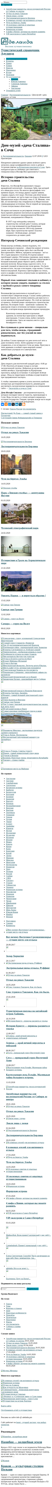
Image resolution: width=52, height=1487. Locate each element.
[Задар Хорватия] (17, 766)
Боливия (9, 797)
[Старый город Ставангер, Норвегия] (18, 643)
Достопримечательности (16, 59)
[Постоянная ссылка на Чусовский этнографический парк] (17, 523)
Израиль (9, 828)
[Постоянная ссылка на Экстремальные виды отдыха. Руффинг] (24, 963)
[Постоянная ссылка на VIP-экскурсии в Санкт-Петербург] (22, 1213)
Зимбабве (10, 826)
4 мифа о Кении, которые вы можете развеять (25, 32)
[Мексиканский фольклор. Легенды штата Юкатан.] (24, 665)
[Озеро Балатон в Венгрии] (14, 700)
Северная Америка (19, 84)
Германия (10, 815)
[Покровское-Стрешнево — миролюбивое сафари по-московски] (26, 675)
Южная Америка (18, 81)
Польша (9, 871)
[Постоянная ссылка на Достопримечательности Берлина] (17, 441)
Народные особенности (16, 1313)
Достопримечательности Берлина (20, 18)
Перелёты (10, 1315)
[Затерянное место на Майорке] (15, 769)
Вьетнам (9, 810)
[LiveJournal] (20, 404)
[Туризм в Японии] (10, 755)
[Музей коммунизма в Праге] (14, 709)
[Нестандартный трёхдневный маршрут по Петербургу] (26, 739)
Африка (14, 86)
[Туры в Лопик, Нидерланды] (15, 735)
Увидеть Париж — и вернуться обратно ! (23, 595)
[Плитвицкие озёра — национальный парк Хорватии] (24, 647)
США (8, 878)
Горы (8, 1306)
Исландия (10, 835)
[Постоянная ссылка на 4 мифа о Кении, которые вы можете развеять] (27, 1198)
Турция (9, 883)
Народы (9, 68)
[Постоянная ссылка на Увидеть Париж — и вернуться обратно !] (17, 591)
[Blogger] (23, 404)
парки (8, 1329)
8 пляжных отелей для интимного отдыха (24, 20)
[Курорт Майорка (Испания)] (14, 661)
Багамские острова (14, 788)
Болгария (10, 794)
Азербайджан (12, 783)
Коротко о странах (14, 1308)
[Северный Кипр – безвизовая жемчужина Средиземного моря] (26, 1392)
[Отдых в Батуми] (9, 663)
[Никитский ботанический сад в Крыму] (19, 677)
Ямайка (9, 914)
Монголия (10, 862)
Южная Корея (12, 912)
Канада (9, 844)
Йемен (9, 842)
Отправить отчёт (13, 90)
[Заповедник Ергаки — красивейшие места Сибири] (24, 679)
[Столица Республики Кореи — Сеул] (17, 728)
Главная (4, 95)
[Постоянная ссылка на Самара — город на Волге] (13, 619)
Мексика (10, 860)
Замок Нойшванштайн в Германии (21, 418)
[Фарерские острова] (11, 1383)
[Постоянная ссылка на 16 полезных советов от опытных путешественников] (28, 1171)
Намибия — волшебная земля (21, 1442)
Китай (8, 853)
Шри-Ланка (11, 910)
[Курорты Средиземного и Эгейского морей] (21, 650)
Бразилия (10, 799)
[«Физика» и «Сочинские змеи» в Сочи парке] (22, 1396)
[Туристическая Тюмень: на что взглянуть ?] (20, 670)
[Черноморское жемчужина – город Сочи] (20, 1399)
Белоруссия (11, 792)
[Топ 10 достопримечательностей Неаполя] (20, 645)
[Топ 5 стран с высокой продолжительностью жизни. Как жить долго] (26, 706)
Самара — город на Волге (15, 623)
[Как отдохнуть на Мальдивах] (15, 1387)
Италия (9, 840)
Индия (9, 831)
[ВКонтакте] (2, 404)
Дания (8, 822)
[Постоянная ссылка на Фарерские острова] (16, 1186)
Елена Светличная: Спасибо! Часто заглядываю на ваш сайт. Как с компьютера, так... (28, 1257)
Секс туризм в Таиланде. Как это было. (28, 992)
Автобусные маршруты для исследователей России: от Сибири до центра (26, 1096)
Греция (9, 817)
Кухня (8, 72)
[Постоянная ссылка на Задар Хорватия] (22, 951)
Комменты (10, 925)
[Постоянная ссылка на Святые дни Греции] (11, 605)
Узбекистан (11, 885)
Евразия (14, 79)
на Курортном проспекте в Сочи (31, 167)
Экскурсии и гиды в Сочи (20, 388)
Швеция (9, 905)
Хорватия (10, 896)
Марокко (10, 858)
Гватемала (10, 812)
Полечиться (11, 1317)
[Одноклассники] (6, 404)
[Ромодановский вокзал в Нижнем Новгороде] (22, 691)
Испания (10, 837)
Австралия (15, 88)
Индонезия (11, 833)
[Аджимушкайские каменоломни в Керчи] (17, 723)
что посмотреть (29, 409)
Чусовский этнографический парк (19, 528)
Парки (9, 63)
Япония (9, 917)
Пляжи (9, 66)
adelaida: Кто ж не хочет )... (17, 1268)
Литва (8, 855)
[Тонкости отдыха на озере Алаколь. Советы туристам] (10, 1385)
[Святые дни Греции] (11, 702)
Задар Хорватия (15, 956)
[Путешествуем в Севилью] (14, 1394)
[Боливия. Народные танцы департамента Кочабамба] (25, 758)
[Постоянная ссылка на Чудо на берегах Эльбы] (17, 474)
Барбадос (10, 790)
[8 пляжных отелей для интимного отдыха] (20, 1381)
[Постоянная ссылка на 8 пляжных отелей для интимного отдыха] (25, 1142)
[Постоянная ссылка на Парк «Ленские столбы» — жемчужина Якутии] (9, 488)
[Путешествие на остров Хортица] (17, 1401)
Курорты (10, 61)
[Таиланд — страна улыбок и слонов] (13, 760)
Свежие (9, 923)
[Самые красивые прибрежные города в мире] (22, 711)
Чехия (8, 901)
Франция (10, 894)
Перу (8, 869)
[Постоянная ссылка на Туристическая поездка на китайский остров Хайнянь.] (22, 1006)
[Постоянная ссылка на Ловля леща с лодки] (16, 1118)
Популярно (11, 921)
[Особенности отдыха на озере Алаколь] (19, 654)
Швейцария (11, 903)
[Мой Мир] (9, 404)
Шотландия (11, 908)
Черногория (11, 899)
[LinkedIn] (16, 404)
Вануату (9, 801)
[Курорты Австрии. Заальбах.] (15, 693)
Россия (19, 409)
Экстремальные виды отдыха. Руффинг (28, 968)
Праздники (11, 70)
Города (13, 409)
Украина (9, 887)
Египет (9, 824)
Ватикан (9, 803)
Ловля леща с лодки (14, 16)
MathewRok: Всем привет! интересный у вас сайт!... (28, 1235)
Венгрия (9, 808)
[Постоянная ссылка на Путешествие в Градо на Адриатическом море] (17, 555)
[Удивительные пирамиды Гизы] (16, 713)
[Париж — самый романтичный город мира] (20, 753)
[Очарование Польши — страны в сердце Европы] (17, 688)
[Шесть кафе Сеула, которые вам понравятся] (21, 668)
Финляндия (11, 892)
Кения (8, 846)
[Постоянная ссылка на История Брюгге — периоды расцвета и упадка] (27, 1021)
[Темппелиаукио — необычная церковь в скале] (22, 652)
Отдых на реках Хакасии (17, 13)
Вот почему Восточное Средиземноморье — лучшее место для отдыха (28, 938)
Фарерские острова (14, 29)
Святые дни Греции (12, 609)
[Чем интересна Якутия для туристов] (18, 656)
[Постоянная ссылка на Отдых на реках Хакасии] (13, 427)
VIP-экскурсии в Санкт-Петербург (21, 34)
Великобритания (13, 806)
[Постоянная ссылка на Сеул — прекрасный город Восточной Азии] (26, 1053)
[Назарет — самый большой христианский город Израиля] (26, 697)
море (8, 1311)
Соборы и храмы (13, 1326)
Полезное (10, 75)
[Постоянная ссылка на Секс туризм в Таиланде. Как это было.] (24, 987)
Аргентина (11, 785)
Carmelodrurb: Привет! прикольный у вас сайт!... (27, 1245)
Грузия (9, 819)
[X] (13, 404)
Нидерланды (11, 865)
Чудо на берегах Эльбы (16, 23)
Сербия (9, 876)
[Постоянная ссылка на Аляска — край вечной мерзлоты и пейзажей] (28, 1038)
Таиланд (9, 880)
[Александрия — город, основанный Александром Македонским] (26, 641)
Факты (9, 1322)
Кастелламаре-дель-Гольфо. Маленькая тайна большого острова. (28, 1076)
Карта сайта (6, 1406)
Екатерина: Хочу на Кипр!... (18, 1279)
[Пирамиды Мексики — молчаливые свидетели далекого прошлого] (26, 733)
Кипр (8, 849)
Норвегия (10, 867)
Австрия (9, 781)
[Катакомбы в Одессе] (17, 749)
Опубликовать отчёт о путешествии (16, 1410)
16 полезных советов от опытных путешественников (20, 26)
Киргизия (10, 851)
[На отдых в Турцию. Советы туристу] (17, 751)
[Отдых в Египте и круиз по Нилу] (17, 659)
